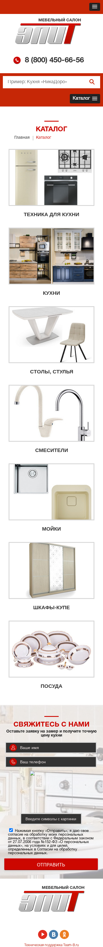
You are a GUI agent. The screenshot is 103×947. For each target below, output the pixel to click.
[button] (94, 7)
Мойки (51, 529)
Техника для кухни (51, 214)
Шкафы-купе (51, 607)
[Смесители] (51, 413)
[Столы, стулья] (51, 334)
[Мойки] (51, 491)
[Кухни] (51, 256)
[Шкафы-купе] (51, 570)
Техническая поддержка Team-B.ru (51, 945)
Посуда (51, 686)
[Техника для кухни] (51, 177)
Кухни (51, 293)
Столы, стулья (51, 372)
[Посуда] (51, 649)
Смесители (51, 450)
